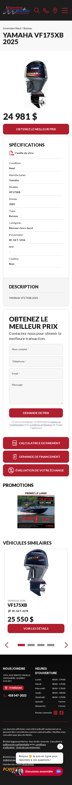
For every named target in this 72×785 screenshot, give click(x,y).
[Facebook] (61, 713)
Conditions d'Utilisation (41, 425)
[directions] (55, 10)
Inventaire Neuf (12, 28)
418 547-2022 (17, 695)
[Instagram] (55, 713)
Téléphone (19, 361)
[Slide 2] (31, 645)
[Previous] (6, 645)
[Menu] (65, 10)
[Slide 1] (21, 645)
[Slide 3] (40, 645)
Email (16, 373)
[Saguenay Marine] (16, 10)
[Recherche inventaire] (36, 10)
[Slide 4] (50, 645)
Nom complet (20, 349)
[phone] (45, 10)
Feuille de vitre (24, 152)
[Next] (65, 645)
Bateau (28, 28)
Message (17, 384)
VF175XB (17, 605)
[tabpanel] (50, 693)
